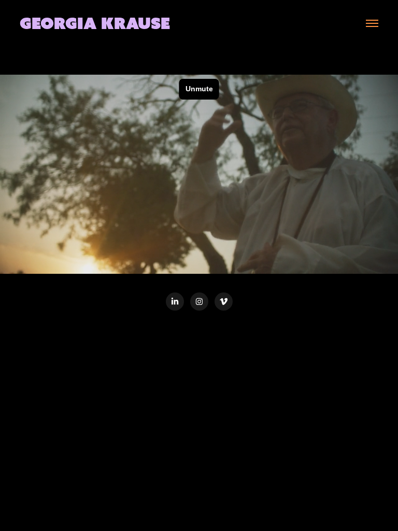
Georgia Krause (95, 23)
